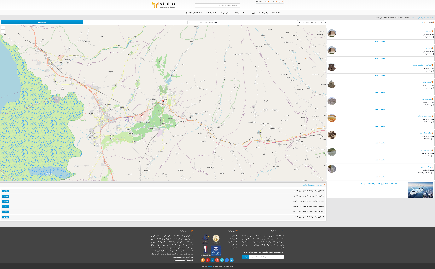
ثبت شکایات (231, 242)
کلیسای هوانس (427, 82)
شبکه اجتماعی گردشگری (194, 12)
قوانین (233, 245)
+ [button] (3, 27)
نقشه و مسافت (211, 12)
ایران (253, 12)
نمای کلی (226, 12)
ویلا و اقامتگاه (263, 12)
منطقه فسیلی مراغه (425, 133)
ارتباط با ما (232, 238)
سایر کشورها (240, 12)
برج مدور (429, 48)
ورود (280, 2)
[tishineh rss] (203, 260)
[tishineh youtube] (207, 260)
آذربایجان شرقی (423, 17)
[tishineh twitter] (222, 260)
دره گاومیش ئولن (426, 167)
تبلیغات (233, 248)
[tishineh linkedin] (212, 260)
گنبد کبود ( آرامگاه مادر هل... (422, 65)
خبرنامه (266, 2)
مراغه (413, 17)
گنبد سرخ (428, 31)
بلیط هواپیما (276, 12)
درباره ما (232, 235)
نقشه (376, 41)
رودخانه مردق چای (426, 150)
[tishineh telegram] (231, 260)
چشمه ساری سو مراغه (425, 116)
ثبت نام (273, 2)
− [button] (3, 31)
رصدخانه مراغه (427, 99)
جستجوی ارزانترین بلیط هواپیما (313, 185)
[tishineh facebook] (227, 260)
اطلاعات (383, 41)
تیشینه (210, 266)
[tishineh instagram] (217, 260)
